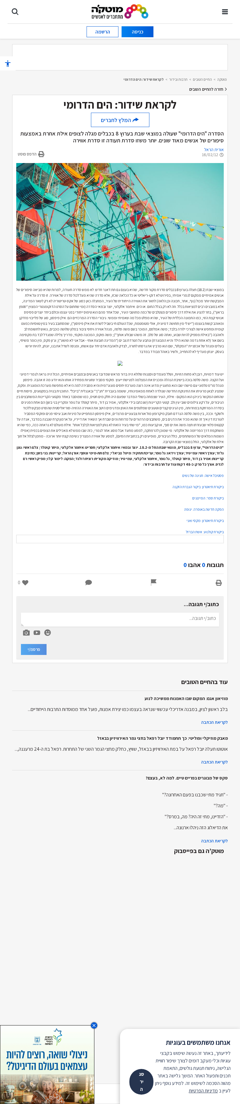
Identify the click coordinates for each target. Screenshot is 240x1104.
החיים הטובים (202, 79)
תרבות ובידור (178, 79)
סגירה (141, 1081)
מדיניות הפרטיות (203, 1090)
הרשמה (102, 31)
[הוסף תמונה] (26, 631)
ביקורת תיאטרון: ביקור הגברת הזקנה (198, 486)
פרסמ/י (34, 649)
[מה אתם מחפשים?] (15, 11)
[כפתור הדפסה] (219, 582)
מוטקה (222, 79)
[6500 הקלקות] (47, 1064)
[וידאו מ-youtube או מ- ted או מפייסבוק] (37, 632)
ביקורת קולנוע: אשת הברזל (205, 531)
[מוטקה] (120, 11)
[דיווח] (153, 582)
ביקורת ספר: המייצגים (208, 498)
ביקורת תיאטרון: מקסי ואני (205, 520)
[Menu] (225, 11)
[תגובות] (88, 582)
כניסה (137, 31)
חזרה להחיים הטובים (206, 89)
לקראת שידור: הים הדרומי (143, 79)
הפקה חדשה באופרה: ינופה (204, 509)
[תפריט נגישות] (8, 63)
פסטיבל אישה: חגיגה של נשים (203, 475)
